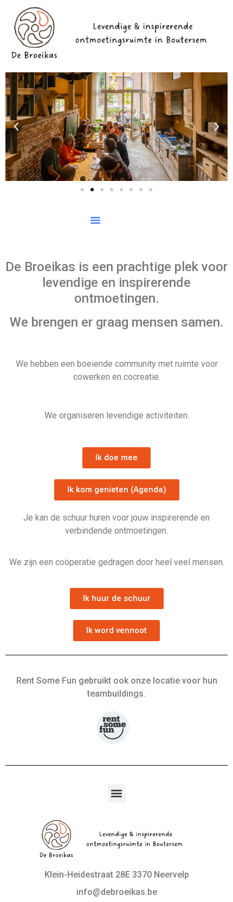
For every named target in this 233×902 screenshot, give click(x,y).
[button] (16, 126)
